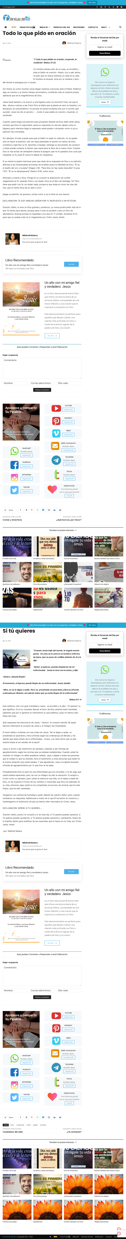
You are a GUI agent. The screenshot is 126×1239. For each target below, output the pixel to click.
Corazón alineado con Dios (73, 610)
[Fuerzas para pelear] (17, 598)
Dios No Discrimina (71, 558)
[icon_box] (21, 451)
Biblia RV (44, 27)
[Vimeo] (117, 7)
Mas (103, 27)
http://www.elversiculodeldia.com (32, 239)
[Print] (60, 510)
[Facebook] (97, 7)
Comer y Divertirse (12, 519)
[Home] (6, 27)
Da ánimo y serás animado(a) (43, 558)
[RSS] (109, 7)
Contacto (93, 27)
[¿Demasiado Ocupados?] (78, 572)
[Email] (48, 510)
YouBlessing (104, 116)
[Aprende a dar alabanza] (17, 572)
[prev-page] (4, 615)
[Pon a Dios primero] (47, 572)
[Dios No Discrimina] (78, 546)
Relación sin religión (101, 584)
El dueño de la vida (9, 558)
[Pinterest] (105, 7)
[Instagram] (101, 7)
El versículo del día (9, 1237)
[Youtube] (121, 7)
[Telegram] (43, 510)
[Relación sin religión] (108, 572)
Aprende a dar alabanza (11, 584)
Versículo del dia (61, 27)
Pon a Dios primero (40, 584)
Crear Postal (26, 27)
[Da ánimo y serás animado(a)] (47, 546)
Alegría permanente (101, 610)
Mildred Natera (74, 43)
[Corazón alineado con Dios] (78, 598)
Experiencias (37, 610)
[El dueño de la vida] (17, 546)
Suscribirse (105, 53)
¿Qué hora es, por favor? (68, 519)
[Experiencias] (47, 598)
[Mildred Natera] (64, 43)
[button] (120, 27)
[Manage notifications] (119, 1234)
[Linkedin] (54, 510)
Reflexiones (79, 27)
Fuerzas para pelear (10, 610)
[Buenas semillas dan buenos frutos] (108, 546)
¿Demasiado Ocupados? (73, 584)
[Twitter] (113, 7)
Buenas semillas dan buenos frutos (107, 558)
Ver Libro (92, 2)
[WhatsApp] (37, 510)
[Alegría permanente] (108, 598)
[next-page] (8, 615)
